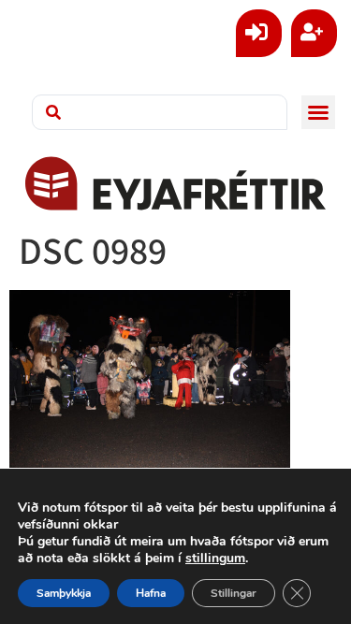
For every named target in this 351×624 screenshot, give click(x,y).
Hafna (151, 593)
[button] (318, 112)
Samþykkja (64, 593)
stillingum (215, 558)
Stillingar (233, 593)
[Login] (259, 33)
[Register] (314, 33)
